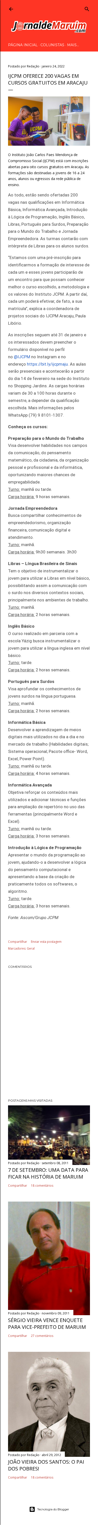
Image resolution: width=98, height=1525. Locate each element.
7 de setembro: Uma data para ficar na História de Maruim (48, 1173)
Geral (31, 948)
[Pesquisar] (87, 8)
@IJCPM (22, 356)
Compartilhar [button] (17, 941)
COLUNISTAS (52, 45)
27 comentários (42, 1336)
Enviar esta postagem (46, 941)
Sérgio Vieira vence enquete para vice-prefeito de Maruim (47, 1323)
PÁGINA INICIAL (23, 45)
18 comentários (42, 1185)
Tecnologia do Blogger (53, 1509)
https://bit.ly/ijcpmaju (47, 364)
